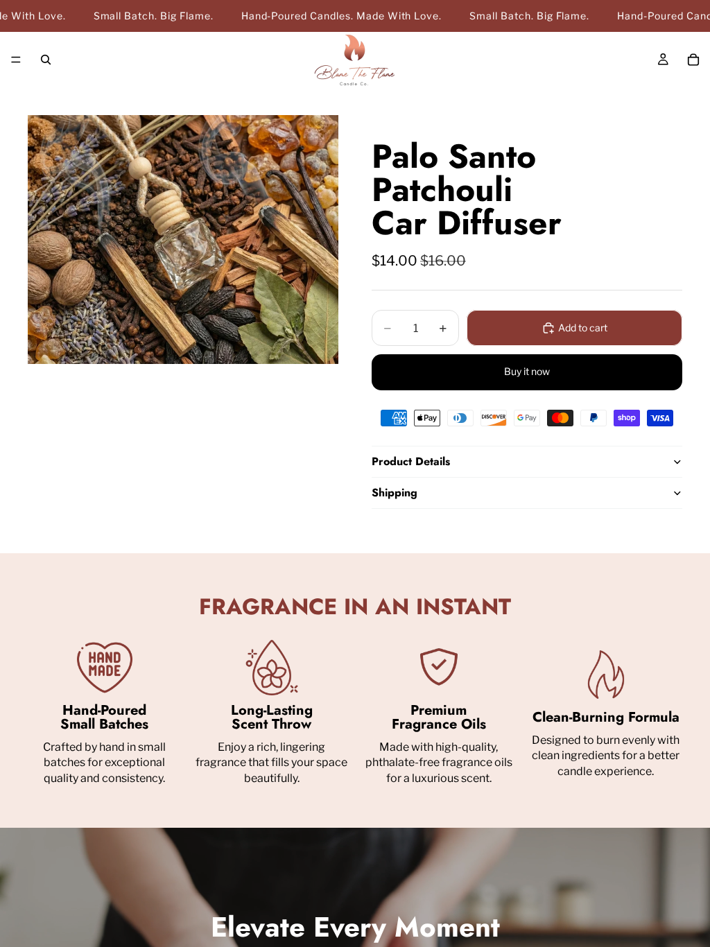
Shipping (394, 493)
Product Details (411, 461)
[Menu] (16, 60)
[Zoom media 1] (183, 239)
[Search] (46, 59)
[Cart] (693, 59)
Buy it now (527, 371)
